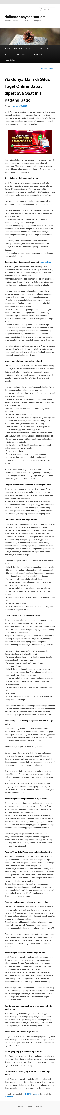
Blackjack (18, 48)
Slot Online (20, 54)
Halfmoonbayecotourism (25, 16)
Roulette (8, 54)
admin (36, 1094)
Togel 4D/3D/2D (35, 54)
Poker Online (43, 48)
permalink (9, 1096)
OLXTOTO (38, 1106)
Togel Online (10, 60)
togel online (45, 262)
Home (7, 48)
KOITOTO (29, 48)
